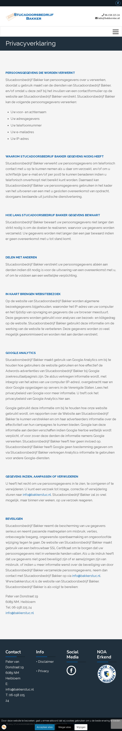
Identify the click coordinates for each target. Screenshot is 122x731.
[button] (4, 727)
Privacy (43, 671)
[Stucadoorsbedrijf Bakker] (30, 16)
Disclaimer (46, 662)
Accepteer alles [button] (45, 727)
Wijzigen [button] (80, 727)
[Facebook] (118, 3)
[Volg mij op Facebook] (71, 669)
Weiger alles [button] (64, 727)
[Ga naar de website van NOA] (106, 673)
